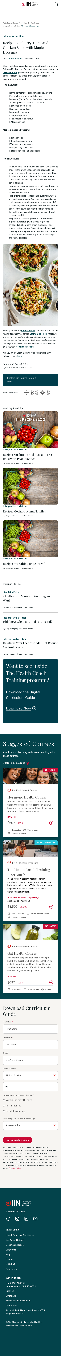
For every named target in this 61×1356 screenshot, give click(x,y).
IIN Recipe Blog (11, 72)
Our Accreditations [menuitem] (15, 1240)
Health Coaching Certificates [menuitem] (20, 1235)
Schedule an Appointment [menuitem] (18, 1301)
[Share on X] (37, 392)
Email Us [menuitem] (10, 1291)
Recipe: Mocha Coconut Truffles (24, 511)
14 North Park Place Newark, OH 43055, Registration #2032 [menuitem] (25, 1312)
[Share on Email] (26, 392)
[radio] (30, 1100)
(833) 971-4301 (17, 1283)
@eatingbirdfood (25, 347)
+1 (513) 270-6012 (27, 1286)
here (19, 356)
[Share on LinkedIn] (42, 392)
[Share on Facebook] (32, 392)
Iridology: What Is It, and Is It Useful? (27, 622)
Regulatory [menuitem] (11, 1269)
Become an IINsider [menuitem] (15, 1245)
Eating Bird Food (38, 334)
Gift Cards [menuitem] (11, 1250)
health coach (28, 330)
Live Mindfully (11, 592)
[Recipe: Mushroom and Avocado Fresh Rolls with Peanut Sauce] (30, 429)
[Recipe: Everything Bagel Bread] (30, 538)
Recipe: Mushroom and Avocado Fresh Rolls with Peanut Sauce (28, 457)
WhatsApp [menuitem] (11, 1296)
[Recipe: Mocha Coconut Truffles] (30, 486)
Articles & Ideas (10, 23)
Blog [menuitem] (8, 1254)
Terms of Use (12, 1326)
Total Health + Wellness (29, 23)
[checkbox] (30, 1105)
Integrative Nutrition (11, 26)
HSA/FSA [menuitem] (10, 1264)
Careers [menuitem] (9, 1259)
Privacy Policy (15, 1168)
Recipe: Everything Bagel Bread (24, 564)
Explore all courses (14, 763)
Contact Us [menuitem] (11, 1305)
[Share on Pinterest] (48, 392)
